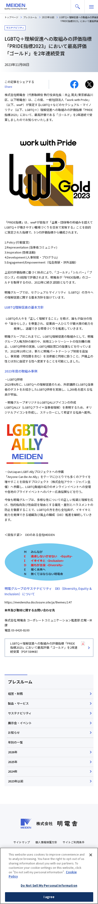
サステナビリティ (19, 713)
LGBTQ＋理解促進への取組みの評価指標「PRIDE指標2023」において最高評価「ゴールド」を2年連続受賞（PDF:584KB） (43, 647)
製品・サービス (18, 703)
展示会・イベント (20, 723)
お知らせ (14, 732)
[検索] (77, 6)
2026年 (12, 752)
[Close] (91, 855)
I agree (49, 897)
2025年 (12, 762)
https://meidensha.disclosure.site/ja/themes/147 (38, 602)
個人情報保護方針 (46, 842)
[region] (49, 876)
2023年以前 (15, 781)
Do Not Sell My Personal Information (49, 885)
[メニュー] (91, 6)
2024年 (12, 771)
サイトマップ (21, 842)
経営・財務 (15, 693)
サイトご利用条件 (74, 842)
